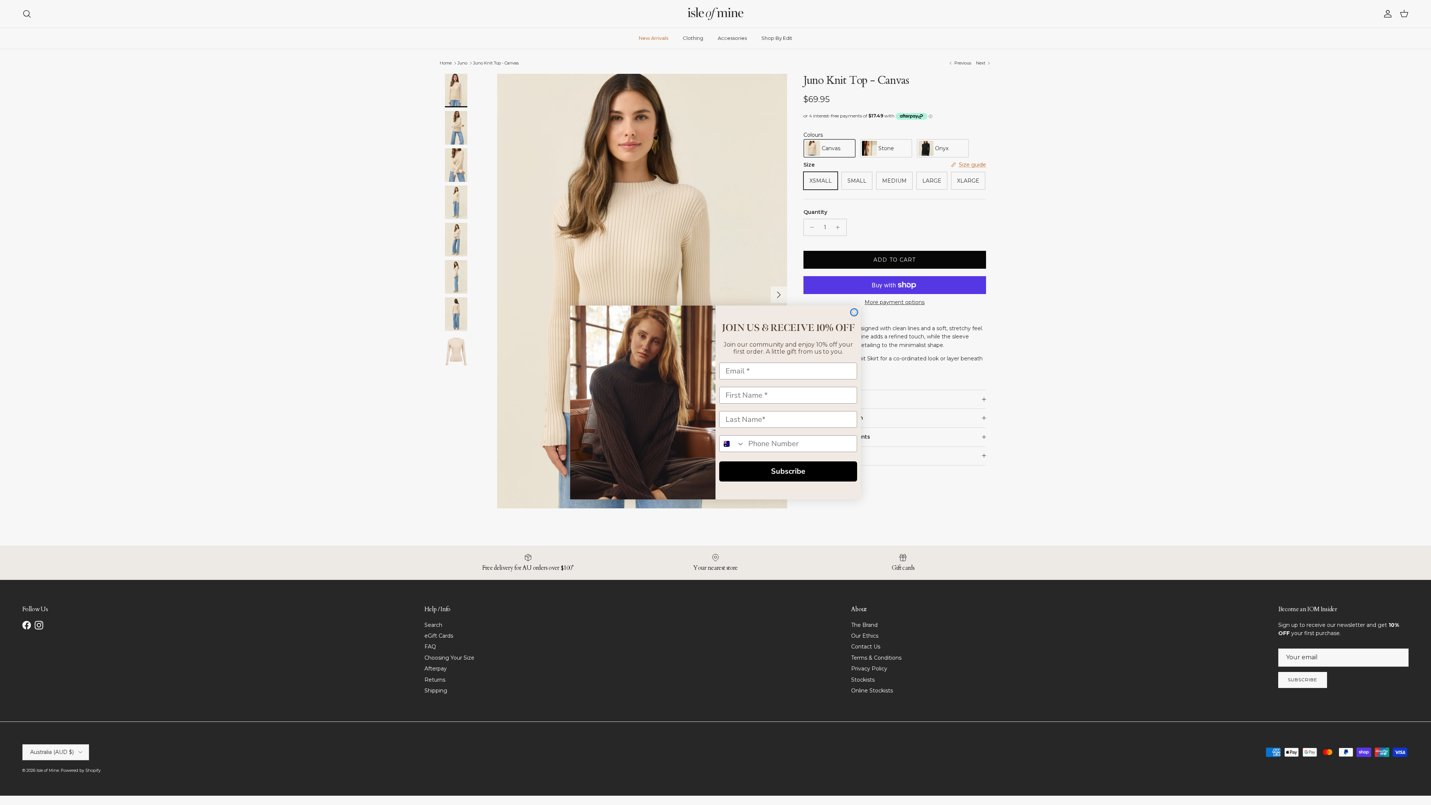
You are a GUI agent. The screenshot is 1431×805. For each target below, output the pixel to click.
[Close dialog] (854, 312)
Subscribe (788, 471)
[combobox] (732, 444)
